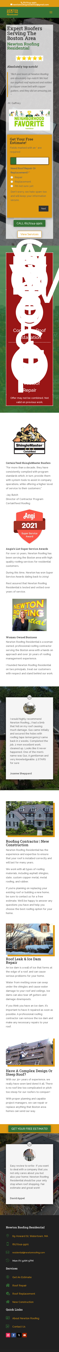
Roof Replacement (23, 1293)
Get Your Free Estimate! (29, 1128)
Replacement (23, 181)
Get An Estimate (22, 1277)
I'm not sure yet (24, 186)
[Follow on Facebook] (13, 1335)
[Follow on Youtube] (24, 1335)
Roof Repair (19, 1285)
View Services (29, 234)
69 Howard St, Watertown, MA (30, 1236)
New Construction (22, 1302)
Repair (19, 177)
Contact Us (18, 1326)
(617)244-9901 (20, 1244)
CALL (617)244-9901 (29, 223)
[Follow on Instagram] (8, 1335)
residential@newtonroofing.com (28, 1252)
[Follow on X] (19, 1335)
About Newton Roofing (25, 1318)
